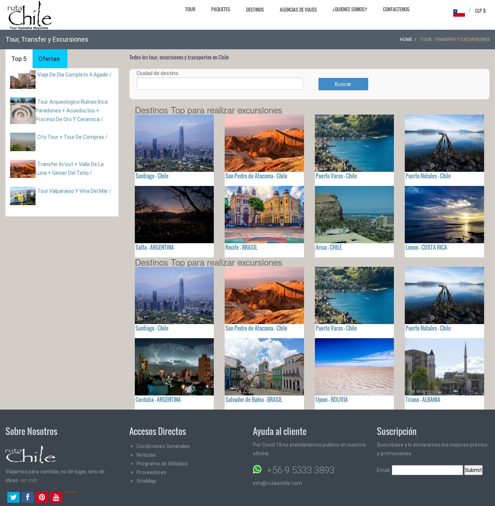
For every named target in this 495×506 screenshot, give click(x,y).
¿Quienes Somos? (350, 9)
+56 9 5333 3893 (300, 470)
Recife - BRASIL (241, 247)
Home (406, 39)
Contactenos (396, 9)
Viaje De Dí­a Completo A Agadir (72, 75)
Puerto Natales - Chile (428, 176)
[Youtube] (56, 498)
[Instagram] (70, 498)
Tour (190, 9)
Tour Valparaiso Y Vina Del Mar (72, 191)
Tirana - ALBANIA (422, 399)
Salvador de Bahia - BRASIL (253, 399)
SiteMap (146, 481)
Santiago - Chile (152, 176)
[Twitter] (13, 498)
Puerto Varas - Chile (336, 176)
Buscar (343, 84)
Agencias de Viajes (298, 9)
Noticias (146, 455)
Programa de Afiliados (162, 463)
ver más (29, 480)
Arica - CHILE (329, 247)
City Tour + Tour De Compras (70, 137)
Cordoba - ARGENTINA (158, 399)
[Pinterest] (42, 498)
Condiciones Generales (163, 446)
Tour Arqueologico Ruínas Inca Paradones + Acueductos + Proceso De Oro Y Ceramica (72, 110)
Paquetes (220, 9)
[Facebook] (27, 498)
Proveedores (151, 472)
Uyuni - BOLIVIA (332, 399)
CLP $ (480, 10)
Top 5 (19, 58)
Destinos (255, 9)
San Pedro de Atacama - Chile (256, 176)
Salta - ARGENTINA (155, 247)
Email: (384, 470)
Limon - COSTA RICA (426, 247)
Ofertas (49, 58)
